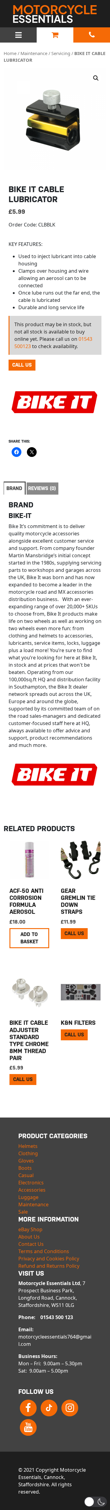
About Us (29, 1236)
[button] (95, 78)
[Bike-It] (54, 406)
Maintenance (33, 53)
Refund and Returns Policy (48, 1266)
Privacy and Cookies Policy (48, 1258)
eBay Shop (30, 1229)
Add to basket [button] (29, 938)
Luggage (28, 1197)
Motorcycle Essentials (55, 14)
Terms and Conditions (43, 1251)
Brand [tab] (14, 488)
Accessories (32, 1190)
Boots (25, 1168)
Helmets (28, 1146)
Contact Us (31, 1244)
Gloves (26, 1160)
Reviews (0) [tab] (42, 488)
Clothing (28, 1153)
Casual (26, 1175)
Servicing (60, 53)
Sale (23, 1211)
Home (10, 53)
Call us (22, 365)
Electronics (31, 1182)
